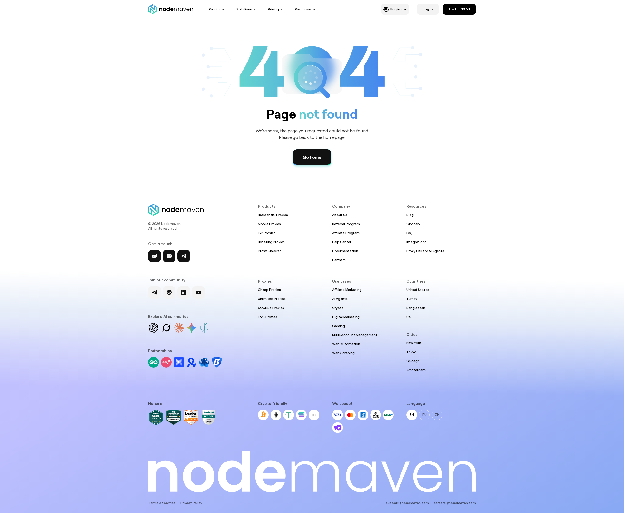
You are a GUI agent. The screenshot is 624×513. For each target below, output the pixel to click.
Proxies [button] (214, 9)
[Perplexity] (204, 327)
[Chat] (154, 256)
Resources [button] (303, 9)
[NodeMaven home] (170, 9)
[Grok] (166, 327)
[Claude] (179, 327)
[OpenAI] (153, 327)
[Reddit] (169, 292)
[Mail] (169, 256)
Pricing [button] (273, 9)
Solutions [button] (244, 9)
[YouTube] (198, 292)
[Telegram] (183, 256)
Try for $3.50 (459, 9)
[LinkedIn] (183, 292)
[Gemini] (191, 327)
